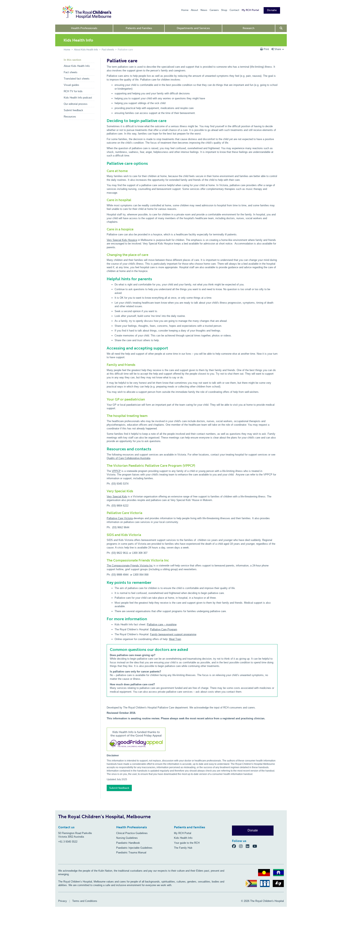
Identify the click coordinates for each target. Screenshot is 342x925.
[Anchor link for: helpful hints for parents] (105, 279)
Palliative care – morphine (162, 624)
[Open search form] (281, 28)
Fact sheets (108, 49)
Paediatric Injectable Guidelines (134, 847)
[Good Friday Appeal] (192, 740)
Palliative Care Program (163, 629)
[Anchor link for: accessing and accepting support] (105, 348)
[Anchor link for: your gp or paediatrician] (105, 399)
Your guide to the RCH (187, 842)
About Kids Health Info (86, 49)
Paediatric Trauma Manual (131, 852)
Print (266, 49)
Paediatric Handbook (128, 842)
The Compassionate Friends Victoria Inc (130, 565)
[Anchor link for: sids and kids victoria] (105, 535)
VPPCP (116, 471)
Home (184, 10)
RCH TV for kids (73, 91)
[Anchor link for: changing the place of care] (105, 255)
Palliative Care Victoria (120, 518)
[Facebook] (235, 846)
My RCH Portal (250, 10)
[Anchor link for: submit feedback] (105, 787)
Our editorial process (75, 103)
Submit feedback (73, 110)
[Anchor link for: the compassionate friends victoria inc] (105, 560)
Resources (70, 116)
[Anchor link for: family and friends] (105, 365)
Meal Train (175, 639)
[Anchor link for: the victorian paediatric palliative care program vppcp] (105, 466)
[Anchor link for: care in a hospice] (105, 229)
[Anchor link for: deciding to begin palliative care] (105, 120)
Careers (214, 10)
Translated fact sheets (76, 78)
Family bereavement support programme (173, 634)
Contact (234, 10)
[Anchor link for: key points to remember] (105, 582)
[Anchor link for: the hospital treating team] (105, 416)
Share (278, 49)
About (194, 10)
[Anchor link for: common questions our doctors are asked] (108, 649)
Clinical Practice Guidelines (132, 833)
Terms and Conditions (84, 900)
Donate (272, 10)
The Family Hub (183, 847)
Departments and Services (193, 28)
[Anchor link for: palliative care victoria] (105, 513)
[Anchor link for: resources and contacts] (105, 449)
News (203, 10)
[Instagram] (242, 846)
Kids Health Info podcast (78, 97)
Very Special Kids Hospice (122, 240)
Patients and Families (139, 28)
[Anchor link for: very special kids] (105, 491)
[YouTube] (256, 846)
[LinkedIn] (249, 846)
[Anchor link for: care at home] (105, 171)
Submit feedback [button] (119, 787)
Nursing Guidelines (127, 837)
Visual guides (71, 84)
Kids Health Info (183, 837)
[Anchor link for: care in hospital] (105, 200)
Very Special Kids (117, 496)
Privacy (62, 900)
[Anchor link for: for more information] (105, 619)
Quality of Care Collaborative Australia (128, 458)
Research (248, 28)
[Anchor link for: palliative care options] (105, 163)
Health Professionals (84, 28)
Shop (224, 10)
